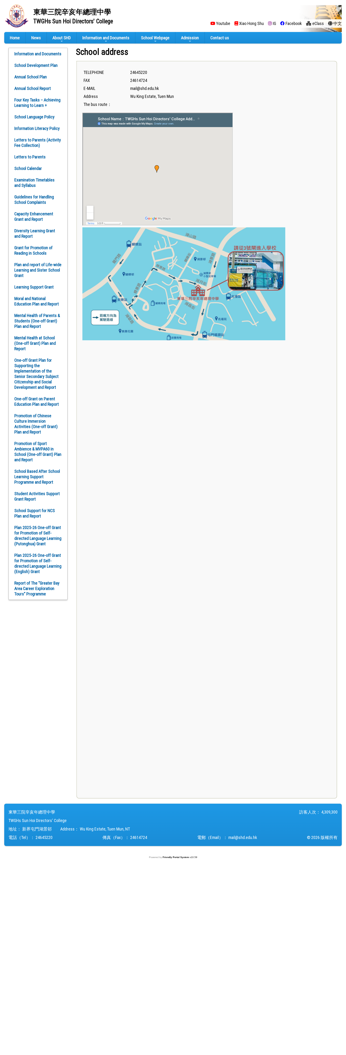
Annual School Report (32, 88)
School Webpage (155, 37)
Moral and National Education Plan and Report (36, 301)
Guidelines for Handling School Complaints (34, 199)
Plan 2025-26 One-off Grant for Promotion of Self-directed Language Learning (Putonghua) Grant (37, 535)
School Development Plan (36, 65)
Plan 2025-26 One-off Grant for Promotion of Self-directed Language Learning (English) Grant (37, 563)
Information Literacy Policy (37, 128)
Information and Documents (105, 37)
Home (15, 37)
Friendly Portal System (176, 857)
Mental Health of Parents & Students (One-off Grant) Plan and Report (37, 321)
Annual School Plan (30, 76)
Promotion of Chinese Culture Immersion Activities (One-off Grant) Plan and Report (36, 423)
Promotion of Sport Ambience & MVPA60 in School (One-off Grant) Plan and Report (37, 451)
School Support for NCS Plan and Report (34, 513)
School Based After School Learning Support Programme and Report (37, 477)
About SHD (61, 37)
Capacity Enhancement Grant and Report (33, 216)
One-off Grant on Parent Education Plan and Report (36, 401)
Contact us (219, 37)
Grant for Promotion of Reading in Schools (33, 250)
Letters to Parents (30, 156)
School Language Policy (34, 116)
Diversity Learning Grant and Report (34, 233)
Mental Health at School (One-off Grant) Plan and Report (35, 343)
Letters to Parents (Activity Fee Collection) (37, 142)
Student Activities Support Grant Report (37, 496)
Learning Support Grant (34, 287)
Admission (190, 37)
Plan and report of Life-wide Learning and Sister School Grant (37, 270)
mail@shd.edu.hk (242, 837)
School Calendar (28, 168)
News (36, 37)
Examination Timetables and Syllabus (34, 182)
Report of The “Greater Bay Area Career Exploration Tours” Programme (37, 588)
